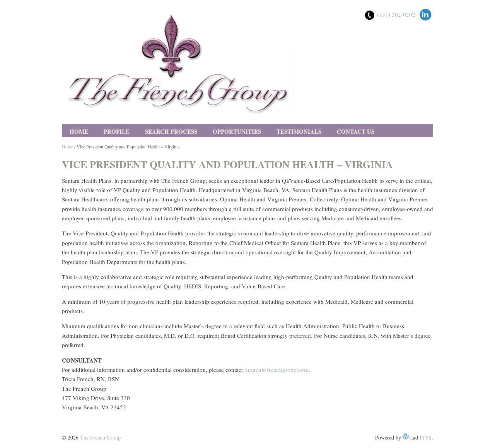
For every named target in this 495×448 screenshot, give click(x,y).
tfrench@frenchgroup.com (276, 369)
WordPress (406, 436)
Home (79, 131)
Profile (117, 131)
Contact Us (355, 131)
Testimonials (299, 131)
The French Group (100, 437)
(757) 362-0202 (396, 14)
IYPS (426, 437)
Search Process (171, 131)
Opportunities (237, 131)
